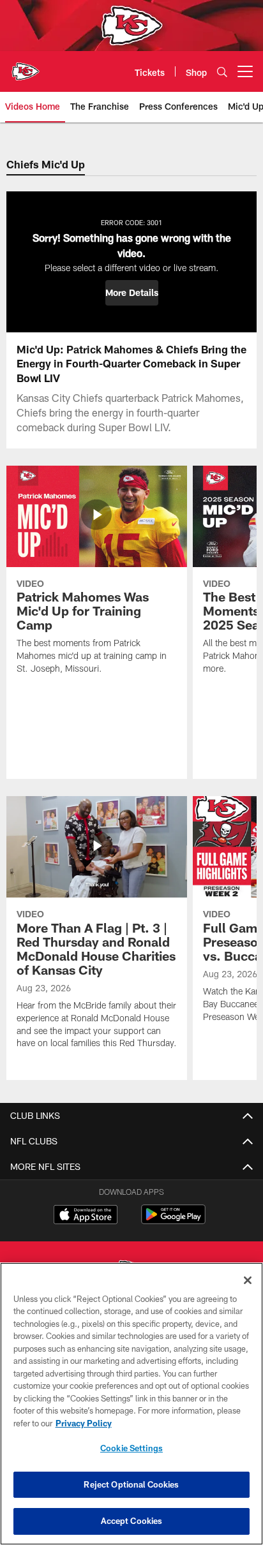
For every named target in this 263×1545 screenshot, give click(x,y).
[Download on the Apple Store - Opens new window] (85, 1216)
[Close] (248, 1280)
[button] (131, 293)
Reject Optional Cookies (131, 1484)
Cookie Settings (131, 1448)
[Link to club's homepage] (25, 66)
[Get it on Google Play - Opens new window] (173, 1220)
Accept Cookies (132, 1521)
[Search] (222, 71)
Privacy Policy (84, 1423)
